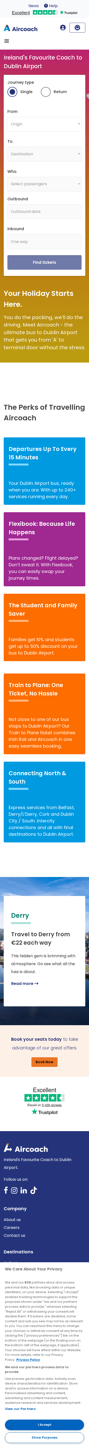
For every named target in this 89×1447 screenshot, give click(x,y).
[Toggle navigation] (7, 41)
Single (26, 92)
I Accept (44, 1424)
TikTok (33, 1192)
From (12, 111)
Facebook (6, 1192)
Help (53, 6)
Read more (22, 983)
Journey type (20, 82)
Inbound (15, 229)
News (33, 6)
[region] (44, 1354)
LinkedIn (24, 1192)
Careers (12, 1227)
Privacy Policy (28, 1359)
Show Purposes (44, 1437)
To (10, 141)
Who (12, 171)
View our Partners (20, 1408)
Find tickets (44, 262)
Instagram (14, 1192)
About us (12, 1220)
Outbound (17, 199)
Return (60, 92)
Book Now (44, 1062)
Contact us (14, 1235)
